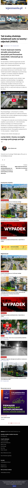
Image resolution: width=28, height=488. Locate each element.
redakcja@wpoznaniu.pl (5, 462)
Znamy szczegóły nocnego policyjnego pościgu (13, 138)
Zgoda (14, 486)
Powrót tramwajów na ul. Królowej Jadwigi (11, 201)
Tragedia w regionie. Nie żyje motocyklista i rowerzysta (14, 359)
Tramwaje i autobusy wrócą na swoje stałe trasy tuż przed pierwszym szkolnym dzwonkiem (13, 293)
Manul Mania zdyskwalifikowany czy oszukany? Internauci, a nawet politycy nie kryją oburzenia (7, 169)
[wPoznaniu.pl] (14, 8)
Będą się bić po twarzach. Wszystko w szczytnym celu (21, 167)
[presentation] (2, 407)
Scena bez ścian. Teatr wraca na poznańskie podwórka (13, 337)
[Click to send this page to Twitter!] (4, 160)
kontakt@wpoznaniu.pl (6, 156)
